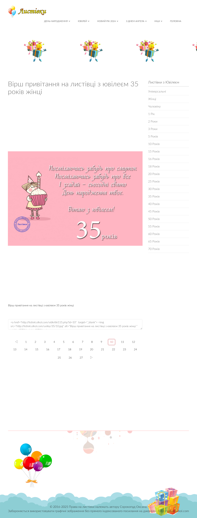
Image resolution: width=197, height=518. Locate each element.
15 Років (154, 151)
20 (91, 349)
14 (25, 349)
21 (102, 349)
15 (36, 349)
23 (124, 349)
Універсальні (157, 91)
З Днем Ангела (135, 21)
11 (122, 342)
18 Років (154, 166)
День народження (56, 21)
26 (70, 357)
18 (69, 349)
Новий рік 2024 (106, 21)
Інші (157, 21)
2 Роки (152, 121)
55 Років (154, 226)
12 (133, 342)
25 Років (154, 181)
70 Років (154, 249)
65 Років (154, 241)
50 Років (154, 219)
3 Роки (152, 129)
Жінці (152, 99)
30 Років (154, 189)
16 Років (154, 159)
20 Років (154, 174)
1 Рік (151, 114)
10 (111, 342)
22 (113, 349)
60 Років (154, 234)
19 (80, 349)
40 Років (154, 204)
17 (58, 349)
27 (81, 357)
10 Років (154, 144)
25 (59, 357)
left (16, 341)
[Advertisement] (75, 125)
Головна (175, 21)
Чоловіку (154, 106)
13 (14, 349)
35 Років (154, 196)
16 (47, 349)
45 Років (154, 211)
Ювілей (82, 21)
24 (135, 349)
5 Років (153, 136)
